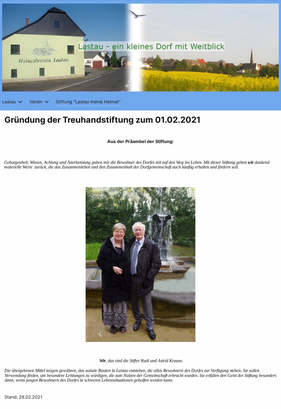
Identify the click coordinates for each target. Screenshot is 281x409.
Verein (35, 101)
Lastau (9, 101)
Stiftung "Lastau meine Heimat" (88, 101)
